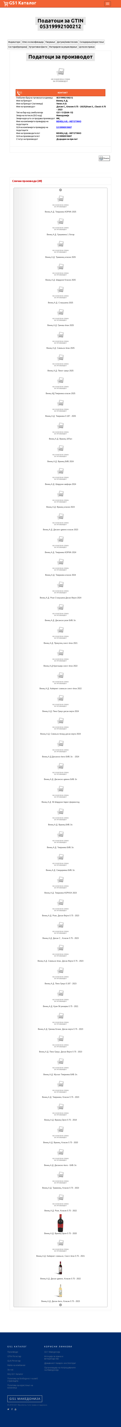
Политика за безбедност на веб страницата (22, 1379)
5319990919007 (64, 127)
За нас (10, 1369)
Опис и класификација (33, 42)
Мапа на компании (16, 1365)
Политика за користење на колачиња (20, 1386)
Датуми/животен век (67, 42)
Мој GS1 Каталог (15, 1374)
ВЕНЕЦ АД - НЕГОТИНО (68, 121)
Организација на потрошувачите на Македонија (60, 1368)
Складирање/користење (92, 42)
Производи (12, 1351)
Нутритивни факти (38, 47)
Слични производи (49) (27, 180)
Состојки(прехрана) (17, 47)
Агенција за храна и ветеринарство (53, 1357)
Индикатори (14, 42)
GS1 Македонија (52, 1351)
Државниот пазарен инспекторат (60, 1363)
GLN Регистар (14, 1360)
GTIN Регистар (14, 1356)
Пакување (50, 42)
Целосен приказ (87, 47)
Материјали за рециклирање (63, 47)
